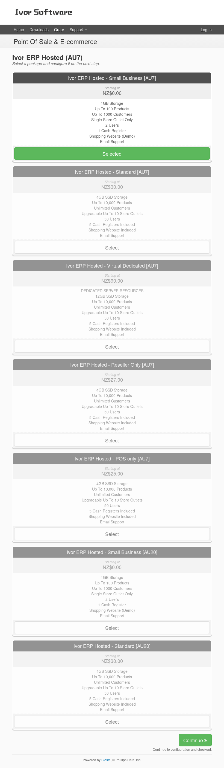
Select (112, 247)
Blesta (106, 759)
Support (77, 29)
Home (19, 29)
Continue (193, 740)
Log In (206, 29)
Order (59, 29)
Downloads (39, 29)
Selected (112, 153)
